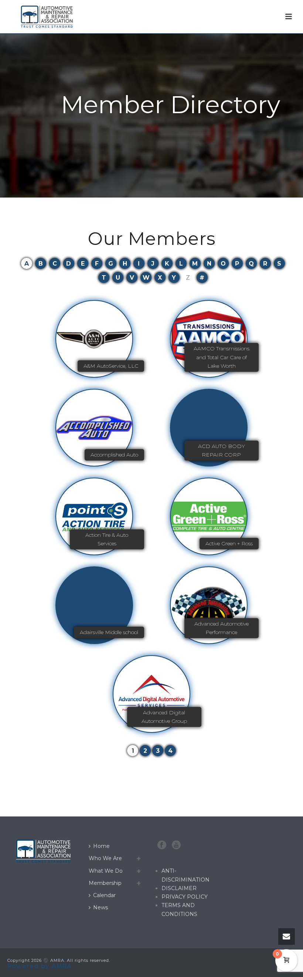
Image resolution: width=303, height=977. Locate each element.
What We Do (106, 870)
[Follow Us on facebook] (161, 845)
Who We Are (105, 858)
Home (101, 846)
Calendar (104, 895)
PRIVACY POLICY (184, 896)
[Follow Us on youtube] (176, 845)
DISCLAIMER (179, 888)
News (100, 907)
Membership (105, 883)
